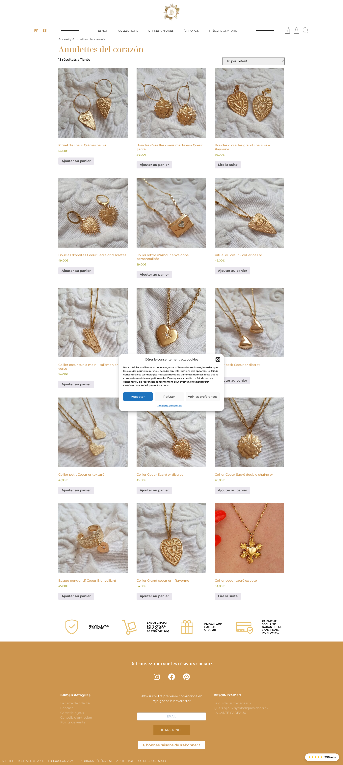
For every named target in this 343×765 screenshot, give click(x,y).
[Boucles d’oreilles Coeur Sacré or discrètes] (93, 213)
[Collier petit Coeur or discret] (249, 323)
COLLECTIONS (128, 30)
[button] (218, 360)
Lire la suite (228, 165)
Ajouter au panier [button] (76, 161)
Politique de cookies (169, 405)
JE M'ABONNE (171, 730)
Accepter (138, 396)
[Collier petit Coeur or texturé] (93, 432)
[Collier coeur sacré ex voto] (249, 538)
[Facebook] (171, 677)
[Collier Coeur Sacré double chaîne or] (249, 432)
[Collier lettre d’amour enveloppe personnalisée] (171, 213)
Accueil (63, 39)
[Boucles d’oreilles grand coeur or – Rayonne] (249, 103)
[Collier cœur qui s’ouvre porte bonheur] (171, 323)
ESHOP (103, 30)
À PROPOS (191, 30)
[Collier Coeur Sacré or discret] (171, 432)
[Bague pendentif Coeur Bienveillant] (93, 538)
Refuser (169, 396)
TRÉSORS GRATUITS (223, 30)
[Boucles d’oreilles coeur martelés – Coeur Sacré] (171, 103)
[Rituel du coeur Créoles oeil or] (93, 103)
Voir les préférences (203, 396)
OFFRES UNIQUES (161, 30)
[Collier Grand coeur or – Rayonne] (171, 538)
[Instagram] (157, 677)
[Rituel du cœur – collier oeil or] (249, 213)
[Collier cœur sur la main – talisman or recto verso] (93, 323)
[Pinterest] (186, 677)
